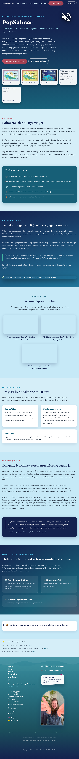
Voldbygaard (15, 692)
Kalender (12, 674)
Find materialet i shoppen (14, 61)
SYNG (30, 645)
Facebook (13, 708)
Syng (10, 666)
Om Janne (13, 677)
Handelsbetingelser (27, 737)
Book (10, 669)
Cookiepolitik (53, 737)
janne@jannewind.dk (16, 704)
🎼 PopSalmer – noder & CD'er (52, 670)
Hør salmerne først (38, 61)
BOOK (46, 648)
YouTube (12, 714)
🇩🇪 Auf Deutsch (13, 720)
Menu (72, 3)
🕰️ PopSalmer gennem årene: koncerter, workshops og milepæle (37, 625)
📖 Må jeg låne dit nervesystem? (53, 666)
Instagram (13, 711)
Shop (10, 671)
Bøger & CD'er (22, 3)
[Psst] (39, 732)
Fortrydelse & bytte (45, 737)
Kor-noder (43, 3)
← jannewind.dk (8, 3)
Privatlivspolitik (36, 737)
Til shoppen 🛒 (56, 3)
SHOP (34, 651)
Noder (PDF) (33, 3)
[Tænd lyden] (66, 17)
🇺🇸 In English (12, 718)
